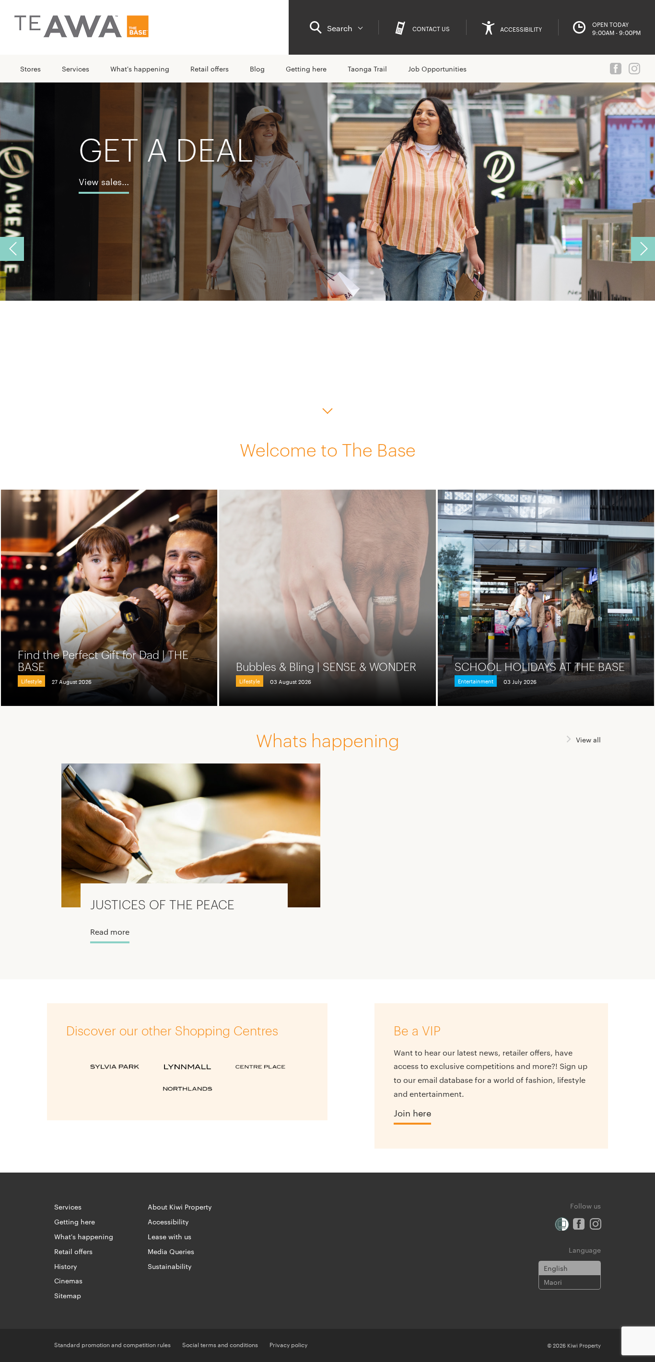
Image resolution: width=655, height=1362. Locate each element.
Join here (412, 1112)
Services (75, 68)
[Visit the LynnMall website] (187, 1067)
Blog (257, 68)
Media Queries (171, 1251)
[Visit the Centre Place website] (260, 1067)
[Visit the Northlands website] (187, 1089)
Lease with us (169, 1236)
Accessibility (168, 1221)
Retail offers (209, 68)
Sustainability (170, 1266)
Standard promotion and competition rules (112, 1344)
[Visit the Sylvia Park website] (114, 1067)
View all (588, 739)
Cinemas (68, 1280)
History (65, 1266)
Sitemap (67, 1295)
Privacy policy (288, 1344)
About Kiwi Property (180, 1206)
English (556, 1268)
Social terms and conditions (220, 1344)
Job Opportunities (437, 68)
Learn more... (106, 216)
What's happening (139, 68)
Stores (30, 68)
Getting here (306, 68)
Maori (553, 1282)
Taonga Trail (367, 68)
